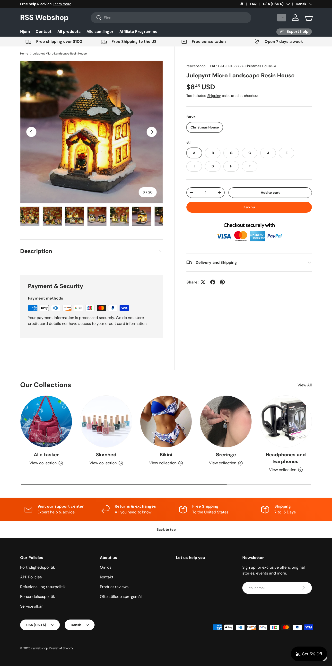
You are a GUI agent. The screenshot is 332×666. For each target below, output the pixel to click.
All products (69, 31)
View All (304, 385)
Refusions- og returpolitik (43, 586)
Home (24, 53)
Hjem (25, 31)
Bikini (166, 454)
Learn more (62, 4)
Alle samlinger (100, 31)
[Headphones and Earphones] (286, 421)
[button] (281, 17)
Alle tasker (46, 454)
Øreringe (226, 454)
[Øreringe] (226, 421)
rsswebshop (196, 66)
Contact (44, 31)
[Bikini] (166, 421)
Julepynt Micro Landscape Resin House (60, 53)
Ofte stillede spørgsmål (121, 596)
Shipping (214, 95)
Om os (105, 567)
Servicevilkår (31, 606)
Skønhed (106, 454)
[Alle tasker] (46, 421)
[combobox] (171, 17)
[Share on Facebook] (213, 282)
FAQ (253, 4)
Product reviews (114, 586)
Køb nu (249, 207)
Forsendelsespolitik (37, 596)
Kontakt (106, 577)
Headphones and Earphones (286, 458)
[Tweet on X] (203, 282)
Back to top (166, 529)
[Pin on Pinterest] (222, 282)
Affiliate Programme (138, 31)
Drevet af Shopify (61, 648)
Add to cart (270, 192)
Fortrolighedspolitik (37, 567)
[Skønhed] (106, 421)
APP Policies (31, 577)
